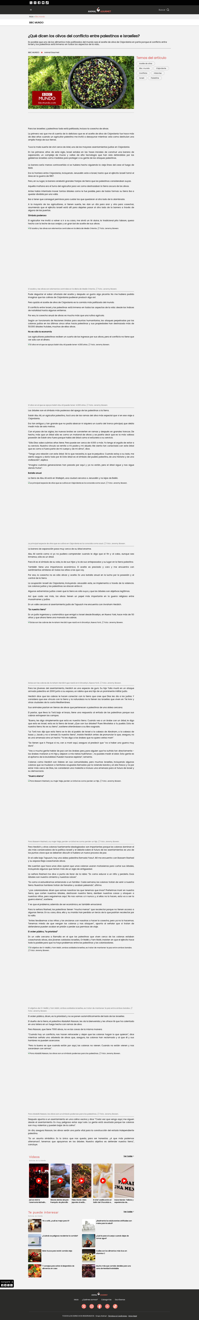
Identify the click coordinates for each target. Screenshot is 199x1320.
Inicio (31, 16)
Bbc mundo (40, 16)
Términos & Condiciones (117, 1316)
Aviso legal (132, 1316)
